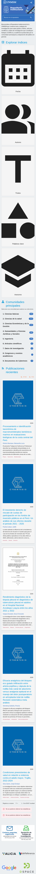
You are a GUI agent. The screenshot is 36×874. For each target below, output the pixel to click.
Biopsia (12, 627)
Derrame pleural (19, 627)
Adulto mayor (6, 797)
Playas (4, 456)
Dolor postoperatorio (23, 719)
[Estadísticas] (31, 2)
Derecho (15, 540)
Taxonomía (10, 456)
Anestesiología (6, 719)
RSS (32, 377)
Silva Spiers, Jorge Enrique (11, 784)
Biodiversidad (17, 456)
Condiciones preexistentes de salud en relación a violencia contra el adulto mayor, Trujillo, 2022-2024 (17, 776)
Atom (25, 377)
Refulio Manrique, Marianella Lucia (13, 443)
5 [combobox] (16, 803)
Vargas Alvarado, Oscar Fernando (13, 614)
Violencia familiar (15, 797)
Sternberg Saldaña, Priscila (11, 705)
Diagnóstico (27, 627)
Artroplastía (14, 719)
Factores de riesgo (24, 797)
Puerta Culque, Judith (9, 527)
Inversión (5, 540)
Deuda (10, 540)
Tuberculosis (6, 627)
